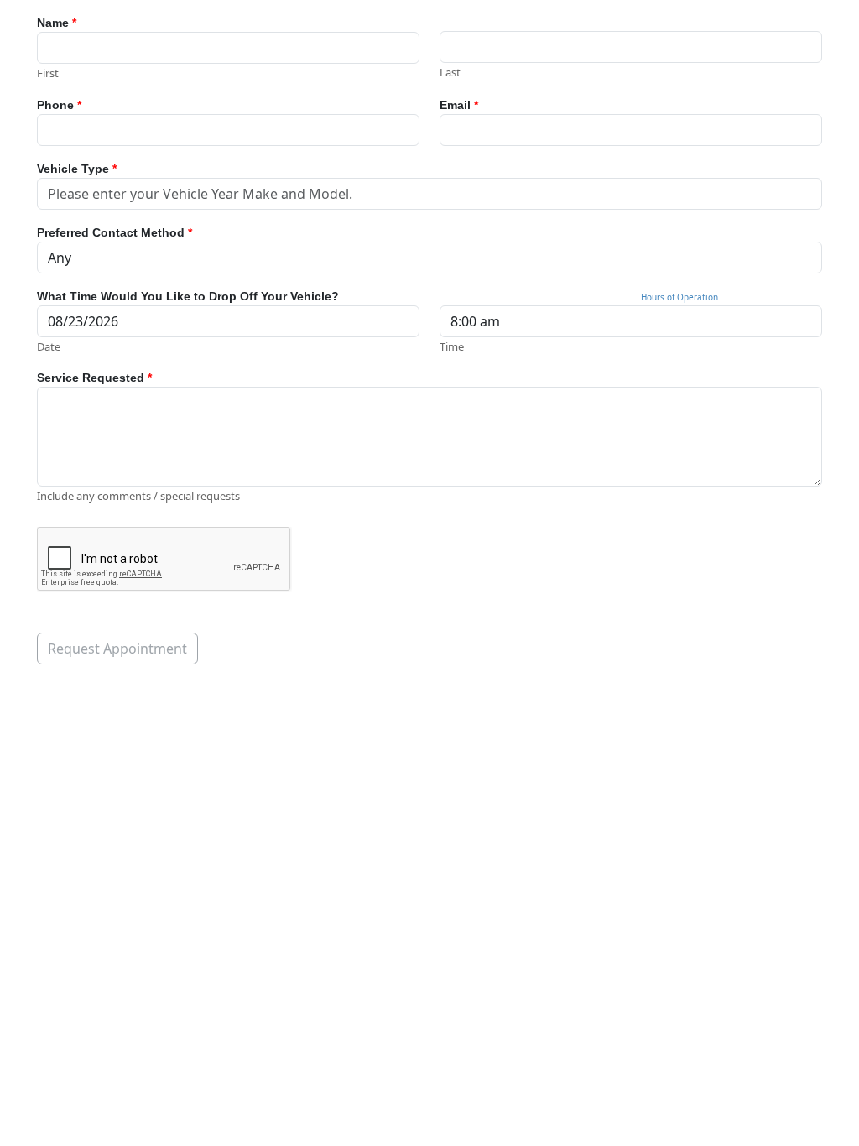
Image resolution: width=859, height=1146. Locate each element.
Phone (59, 105)
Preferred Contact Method (114, 232)
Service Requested (94, 377)
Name (56, 22)
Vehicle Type (77, 168)
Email (459, 105)
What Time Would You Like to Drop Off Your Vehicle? (188, 296)
